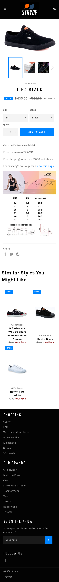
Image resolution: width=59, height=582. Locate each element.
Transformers (11, 490)
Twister (7, 511)
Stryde (14, 571)
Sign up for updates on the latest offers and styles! (26, 530)
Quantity (8, 124)
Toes (6, 496)
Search (7, 421)
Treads (7, 501)
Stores (7, 448)
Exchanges (9, 442)
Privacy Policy (11, 437)
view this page (45, 166)
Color (33, 110)
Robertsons (10, 506)
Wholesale (9, 453)
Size (5, 110)
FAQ (5, 426)
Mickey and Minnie (14, 485)
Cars (6, 480)
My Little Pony (11, 475)
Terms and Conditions (16, 432)
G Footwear (10, 469)
